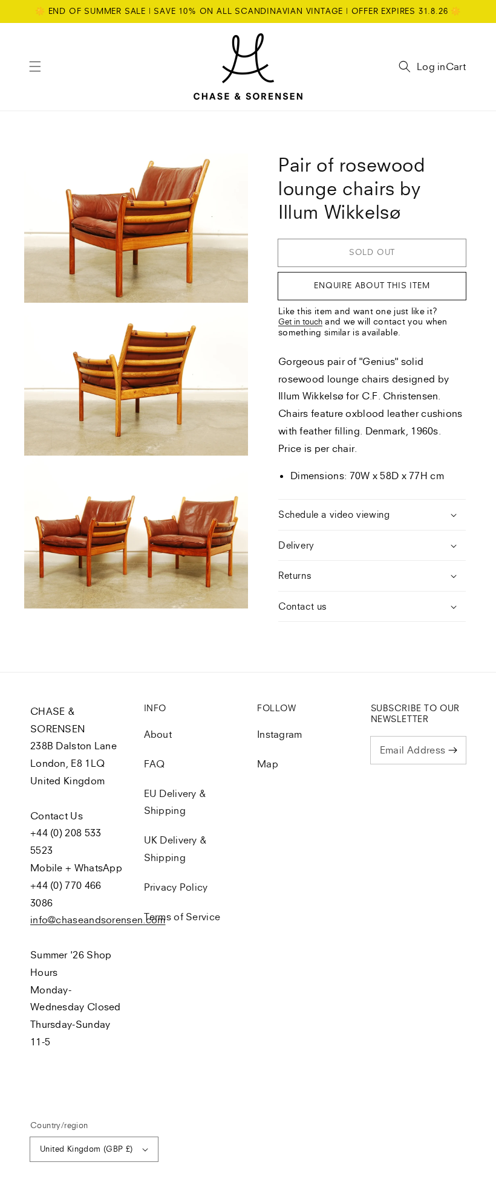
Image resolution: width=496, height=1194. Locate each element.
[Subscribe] (452, 750)
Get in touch (300, 321)
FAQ (154, 764)
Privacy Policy (176, 887)
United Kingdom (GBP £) (86, 1149)
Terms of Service (182, 917)
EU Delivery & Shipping (175, 802)
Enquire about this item (371, 285)
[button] (35, 66)
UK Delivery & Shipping (175, 848)
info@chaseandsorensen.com (98, 920)
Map (267, 764)
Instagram (279, 734)
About (158, 734)
